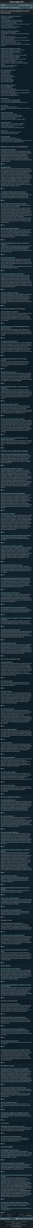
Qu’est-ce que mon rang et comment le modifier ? (11, 42)
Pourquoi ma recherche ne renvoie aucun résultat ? (11, 115)
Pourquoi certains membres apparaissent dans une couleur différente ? (15, 92)
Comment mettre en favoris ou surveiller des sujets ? (12, 125)
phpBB (19, 380)
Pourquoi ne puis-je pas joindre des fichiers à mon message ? (13, 59)
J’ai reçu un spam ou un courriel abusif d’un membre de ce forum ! (14, 102)
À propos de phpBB (5, 1157)
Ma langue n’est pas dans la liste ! (8, 38)
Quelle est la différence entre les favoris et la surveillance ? (13, 123)
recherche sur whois (5, 1182)
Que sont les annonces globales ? (8, 76)
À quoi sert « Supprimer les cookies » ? (9, 27)
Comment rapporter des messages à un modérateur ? (12, 61)
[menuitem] (4, 5)
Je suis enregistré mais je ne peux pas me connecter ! (12, 21)
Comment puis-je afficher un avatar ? (8, 41)
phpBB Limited (10, 1152)
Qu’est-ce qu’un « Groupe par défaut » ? (9, 94)
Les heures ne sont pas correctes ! (8, 36)
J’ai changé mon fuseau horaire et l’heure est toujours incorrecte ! (14, 37)
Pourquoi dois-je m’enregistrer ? (7, 17)
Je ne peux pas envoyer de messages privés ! (10, 99)
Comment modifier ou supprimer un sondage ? (10, 56)
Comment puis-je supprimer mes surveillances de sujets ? (13, 127)
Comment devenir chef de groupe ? (8, 91)
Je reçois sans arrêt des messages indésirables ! (11, 101)
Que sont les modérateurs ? (6, 87)
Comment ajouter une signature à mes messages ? (11, 52)
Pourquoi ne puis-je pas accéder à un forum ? (10, 57)
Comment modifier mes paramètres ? (8, 32)
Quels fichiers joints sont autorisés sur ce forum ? (11, 132)
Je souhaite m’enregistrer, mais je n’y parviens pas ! (11, 20)
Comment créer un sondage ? (7, 53)
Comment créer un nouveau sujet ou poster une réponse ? (13, 49)
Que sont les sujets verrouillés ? (7, 80)
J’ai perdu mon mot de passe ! (7, 25)
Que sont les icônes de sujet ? (7, 81)
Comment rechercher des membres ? (8, 117)
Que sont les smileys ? (5, 73)
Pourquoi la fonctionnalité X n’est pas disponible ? (11, 139)
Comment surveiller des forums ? (7, 126)
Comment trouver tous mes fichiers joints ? (9, 133)
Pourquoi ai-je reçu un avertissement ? (9, 60)
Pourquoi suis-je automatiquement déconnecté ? (11, 26)
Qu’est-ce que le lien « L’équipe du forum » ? (10, 95)
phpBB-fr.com (18, 1223)
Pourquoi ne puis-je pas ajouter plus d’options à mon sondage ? (14, 55)
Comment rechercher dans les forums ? (9, 114)
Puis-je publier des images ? (6, 75)
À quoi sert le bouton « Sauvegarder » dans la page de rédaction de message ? (14, 63)
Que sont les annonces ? (6, 77)
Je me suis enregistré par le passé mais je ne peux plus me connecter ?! (16, 24)
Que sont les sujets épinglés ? (7, 79)
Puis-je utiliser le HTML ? (6, 72)
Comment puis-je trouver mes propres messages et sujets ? (13, 119)
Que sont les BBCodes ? (6, 71)
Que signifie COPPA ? (5, 18)
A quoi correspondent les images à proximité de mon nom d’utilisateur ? (15, 40)
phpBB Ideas (11, 1167)
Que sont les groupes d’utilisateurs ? (8, 88)
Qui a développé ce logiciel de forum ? (8, 137)
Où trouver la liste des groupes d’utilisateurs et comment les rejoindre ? (15, 90)
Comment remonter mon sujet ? (7, 66)
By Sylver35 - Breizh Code (21, 1224)
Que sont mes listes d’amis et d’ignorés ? (9, 106)
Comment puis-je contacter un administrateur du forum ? (12, 141)
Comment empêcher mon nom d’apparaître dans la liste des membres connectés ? (15, 34)
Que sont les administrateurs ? (7, 86)
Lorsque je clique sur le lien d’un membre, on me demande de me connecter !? (16, 45)
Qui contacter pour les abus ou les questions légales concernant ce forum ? (16, 140)
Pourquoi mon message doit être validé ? (9, 65)
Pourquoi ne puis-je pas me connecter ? (9, 22)
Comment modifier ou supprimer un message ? (10, 51)
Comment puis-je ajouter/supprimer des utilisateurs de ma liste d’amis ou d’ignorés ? (15, 109)
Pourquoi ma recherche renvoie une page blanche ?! (11, 116)
